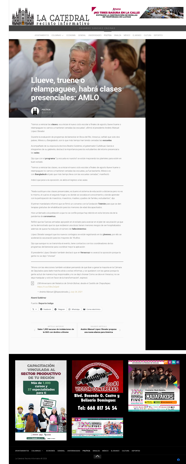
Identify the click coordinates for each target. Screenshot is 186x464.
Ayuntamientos (42, 35)
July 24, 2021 (76, 292)
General (82, 35)
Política (107, 35)
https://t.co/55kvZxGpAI (48, 286)
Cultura (147, 35)
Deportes (158, 35)
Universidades (94, 35)
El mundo (137, 35)
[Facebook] (178, 460)
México (127, 35)
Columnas (56, 35)
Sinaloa (117, 35)
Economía (71, 35)
